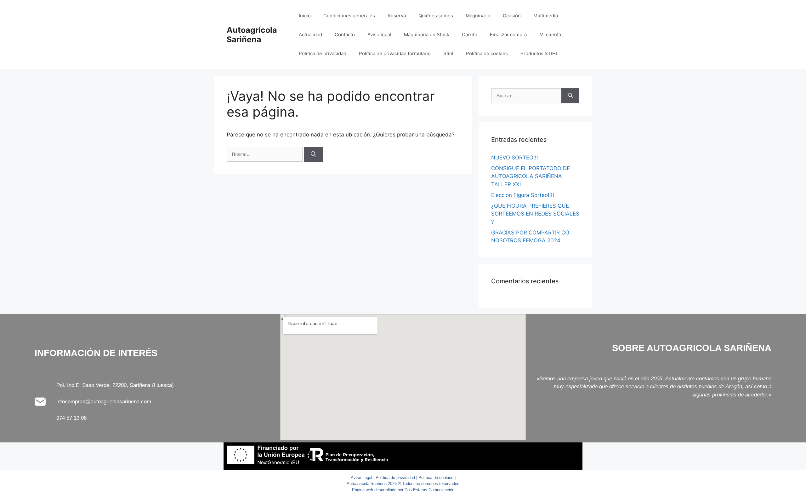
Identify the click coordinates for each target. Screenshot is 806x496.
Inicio (305, 16)
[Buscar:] (265, 154)
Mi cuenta (550, 34)
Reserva (397, 16)
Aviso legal (379, 34)
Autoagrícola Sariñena (252, 34)
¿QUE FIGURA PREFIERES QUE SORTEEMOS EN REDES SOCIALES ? (535, 214)
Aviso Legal (361, 477)
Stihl (448, 53)
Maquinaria (478, 16)
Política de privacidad (322, 53)
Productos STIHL (539, 53)
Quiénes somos (435, 16)
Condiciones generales (349, 16)
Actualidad (310, 34)
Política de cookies (487, 53)
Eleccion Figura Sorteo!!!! (522, 195)
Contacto (345, 34)
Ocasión (512, 16)
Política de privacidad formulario (395, 53)
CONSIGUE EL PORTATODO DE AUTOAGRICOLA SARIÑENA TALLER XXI (530, 176)
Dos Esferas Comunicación (429, 489)
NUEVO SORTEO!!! (514, 157)
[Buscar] (313, 154)
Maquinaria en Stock (426, 34)
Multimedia (545, 16)
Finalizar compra (508, 34)
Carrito (469, 34)
